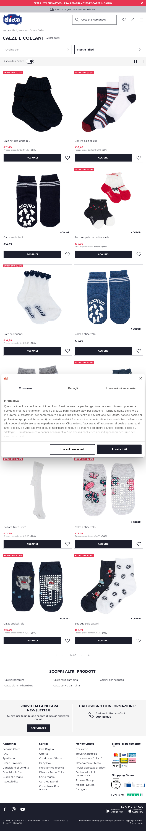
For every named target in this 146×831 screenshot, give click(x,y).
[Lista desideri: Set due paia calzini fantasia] (138, 254)
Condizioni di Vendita (16, 767)
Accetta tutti (119, 449)
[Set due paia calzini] (108, 586)
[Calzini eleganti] (37, 297)
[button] (37, 49)
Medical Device (85, 784)
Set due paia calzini (87, 623)
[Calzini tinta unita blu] (37, 103)
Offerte (43, 753)
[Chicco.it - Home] (12, 19)
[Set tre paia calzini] (108, 103)
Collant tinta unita (15, 527)
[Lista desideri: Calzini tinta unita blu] (67, 158)
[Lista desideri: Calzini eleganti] (67, 351)
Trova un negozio (86, 753)
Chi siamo (82, 749)
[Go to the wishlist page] (124, 20)
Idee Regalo (46, 749)
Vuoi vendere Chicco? (89, 758)
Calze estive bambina (66, 685)
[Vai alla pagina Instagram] (14, 809)
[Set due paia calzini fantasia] (108, 200)
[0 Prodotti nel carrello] (141, 20)
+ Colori (65, 232)
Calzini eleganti (13, 334)
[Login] (132, 20)
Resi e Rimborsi (12, 763)
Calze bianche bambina (18, 685)
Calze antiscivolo (14, 237)
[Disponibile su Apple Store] (135, 811)
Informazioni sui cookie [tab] (120, 387)
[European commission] (134, 784)
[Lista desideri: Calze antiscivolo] (67, 254)
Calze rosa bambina (65, 679)
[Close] (142, 3)
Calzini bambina (14, 679)
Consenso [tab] (25, 387)
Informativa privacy (89, 820)
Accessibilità (10, 781)
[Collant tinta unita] (37, 490)
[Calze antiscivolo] (37, 200)
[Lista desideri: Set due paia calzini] (138, 640)
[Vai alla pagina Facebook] (5, 809)
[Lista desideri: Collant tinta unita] (67, 544)
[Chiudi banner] (140, 378)
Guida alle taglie (13, 777)
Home (6, 30)
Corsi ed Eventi (48, 781)
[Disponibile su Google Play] (114, 811)
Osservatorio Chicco (88, 763)
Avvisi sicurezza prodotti (91, 767)
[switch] (30, 61)
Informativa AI (135, 823)
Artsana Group (85, 780)
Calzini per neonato (112, 679)
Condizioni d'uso (13, 772)
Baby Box (45, 763)
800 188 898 (103, 716)
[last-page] (87, 655)
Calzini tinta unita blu (17, 140)
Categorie (82, 789)
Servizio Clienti (12, 749)
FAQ (5, 753)
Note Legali (107, 820)
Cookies (138, 820)
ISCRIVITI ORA (38, 728)
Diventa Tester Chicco (52, 772)
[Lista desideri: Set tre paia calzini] (138, 158)
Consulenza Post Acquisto (49, 788)
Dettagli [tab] (73, 387)
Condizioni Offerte (50, 758)
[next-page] (80, 655)
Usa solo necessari (72, 449)
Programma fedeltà (51, 767)
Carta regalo (47, 777)
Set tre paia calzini (86, 140)
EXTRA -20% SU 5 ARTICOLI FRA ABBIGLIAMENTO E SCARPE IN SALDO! (73, 3)
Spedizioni (9, 758)
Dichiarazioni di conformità (85, 774)
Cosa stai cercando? (93, 19)
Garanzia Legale (123, 820)
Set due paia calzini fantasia (92, 237)
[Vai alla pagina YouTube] (22, 809)
